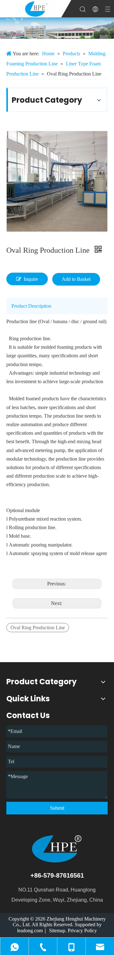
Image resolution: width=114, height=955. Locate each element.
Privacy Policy (82, 930)
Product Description (31, 306)
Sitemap (57, 930)
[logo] (57, 849)
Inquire (31, 279)
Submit (57, 808)
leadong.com (30, 930)
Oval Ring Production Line (37, 627)
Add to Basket (76, 279)
